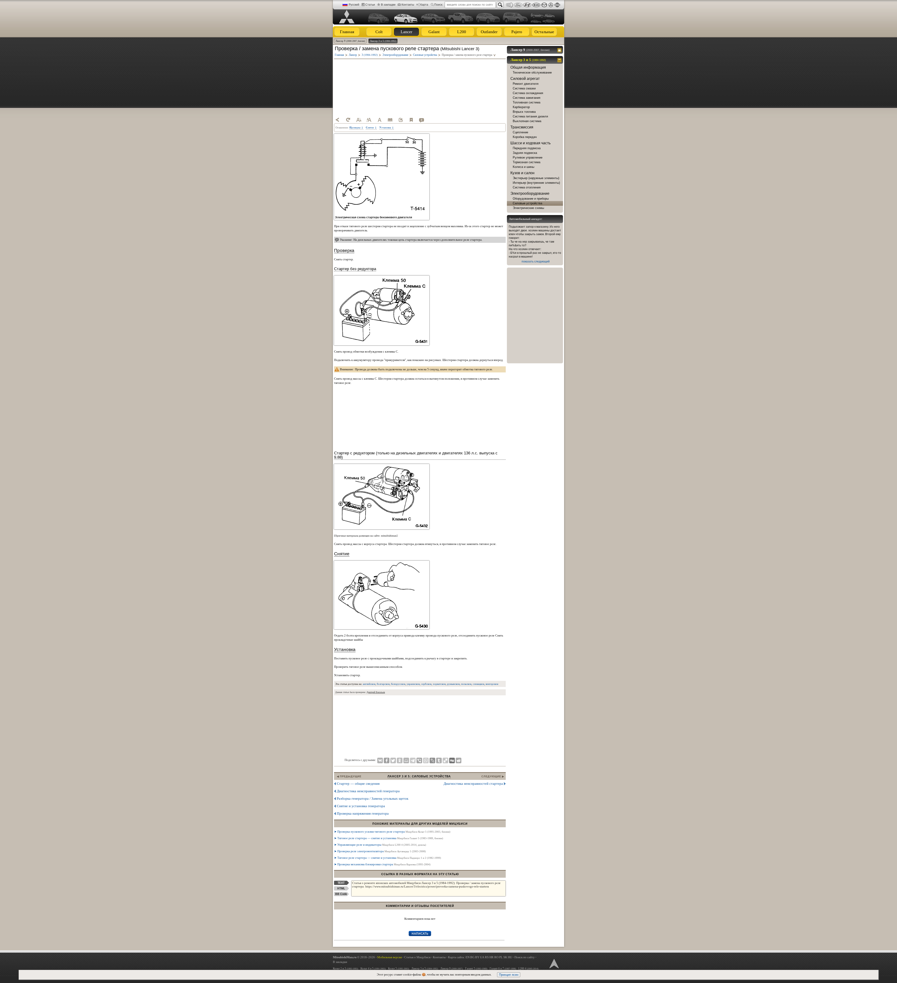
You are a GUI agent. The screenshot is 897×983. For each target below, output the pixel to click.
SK (505, 957)
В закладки (388, 4)
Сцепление (520, 132)
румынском (453, 683)
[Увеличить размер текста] (369, 119)
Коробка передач (525, 137)
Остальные (544, 31)
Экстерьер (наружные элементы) (536, 178)
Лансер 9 (350, 40)
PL (501, 957)
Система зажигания (526, 97)
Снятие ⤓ (371, 127)
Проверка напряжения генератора (363, 813)
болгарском (383, 683)
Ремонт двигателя (525, 83)
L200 (461, 31)
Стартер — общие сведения (358, 783)
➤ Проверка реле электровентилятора (380, 851)
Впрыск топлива (524, 111)
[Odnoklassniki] (399, 760)
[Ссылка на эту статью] (400, 119)
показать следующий (536, 261)
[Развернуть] (560, 49)
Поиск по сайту (524, 957)
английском (369, 683)
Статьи (370, 4)
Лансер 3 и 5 (383, 40)
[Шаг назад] (337, 119)
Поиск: (438, 4)
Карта (424, 4)
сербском (426, 683)
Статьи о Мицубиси (417, 957)
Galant (434, 31)
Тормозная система (526, 162)
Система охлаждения (528, 93)
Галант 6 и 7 (503, 968)
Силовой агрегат (525, 79)
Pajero (516, 31)
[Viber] (419, 760)
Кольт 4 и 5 (373, 968)
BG (472, 957)
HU (510, 957)
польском (466, 683)
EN (468, 957)
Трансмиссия (521, 127)
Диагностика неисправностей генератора (368, 791)
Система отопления (527, 187)
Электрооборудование (529, 193)
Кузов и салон (522, 173)
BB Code (341, 894)
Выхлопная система (527, 121)
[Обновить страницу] (348, 119)
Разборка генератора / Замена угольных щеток (372, 798)
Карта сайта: (456, 957)
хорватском (439, 683)
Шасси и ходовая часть (530, 143)
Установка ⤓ (386, 127)
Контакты (408, 4)
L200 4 (528, 968)
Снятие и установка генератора (361, 806)
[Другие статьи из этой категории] (390, 119)
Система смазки (524, 88)
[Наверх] (553, 963)
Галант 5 (476, 968)
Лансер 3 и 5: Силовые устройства (419, 776)
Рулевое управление (527, 157)
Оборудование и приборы (531, 198)
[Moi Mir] (406, 760)
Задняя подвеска (525, 153)
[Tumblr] (439, 760)
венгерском (492, 683)
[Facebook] (386, 760)
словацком (478, 683)
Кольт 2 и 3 (345, 968)
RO (496, 957)
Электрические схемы (528, 208)
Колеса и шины (523, 167)
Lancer (406, 31)
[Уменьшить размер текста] (358, 119)
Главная (347, 31)
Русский (354, 4)
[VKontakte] (380, 760)
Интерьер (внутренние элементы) (536, 182)
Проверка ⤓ (356, 127)
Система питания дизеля (530, 116)
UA (482, 957)
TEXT (341, 882)
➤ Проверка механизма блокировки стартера (382, 864)
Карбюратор (521, 107)
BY (477, 957)
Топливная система (526, 102)
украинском (413, 683)
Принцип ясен (508, 974)
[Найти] (500, 5)
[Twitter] (393, 760)
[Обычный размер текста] (379, 119)
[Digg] (452, 760)
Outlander (489, 31)
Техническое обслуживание (532, 72)
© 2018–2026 (354, 957)
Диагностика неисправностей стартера (473, 783)
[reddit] (458, 760)
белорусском (398, 683)
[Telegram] (413, 760)
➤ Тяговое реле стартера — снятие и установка (388, 838)
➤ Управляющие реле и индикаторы (380, 844)
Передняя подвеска (527, 148)
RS (487, 957)
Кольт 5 (398, 968)
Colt (379, 31)
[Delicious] (445, 760)
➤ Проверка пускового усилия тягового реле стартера (392, 831)
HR (491, 957)
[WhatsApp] (426, 760)
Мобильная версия (389, 957)
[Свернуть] (560, 60)
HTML (341, 888)
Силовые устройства (527, 203)
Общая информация (528, 67)
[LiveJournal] (432, 760)
